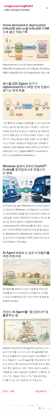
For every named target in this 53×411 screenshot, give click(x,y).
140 (12, 391)
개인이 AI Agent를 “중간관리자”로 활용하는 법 (25, 313)
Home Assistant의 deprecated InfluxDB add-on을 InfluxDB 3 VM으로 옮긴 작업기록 (26, 28)
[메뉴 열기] (47, 8)
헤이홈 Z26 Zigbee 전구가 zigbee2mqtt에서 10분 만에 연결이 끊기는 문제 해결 (26, 87)
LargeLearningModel (18, 6)
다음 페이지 (42, 391)
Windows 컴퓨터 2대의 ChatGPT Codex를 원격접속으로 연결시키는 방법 (25, 169)
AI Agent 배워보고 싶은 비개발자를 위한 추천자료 (26, 254)
